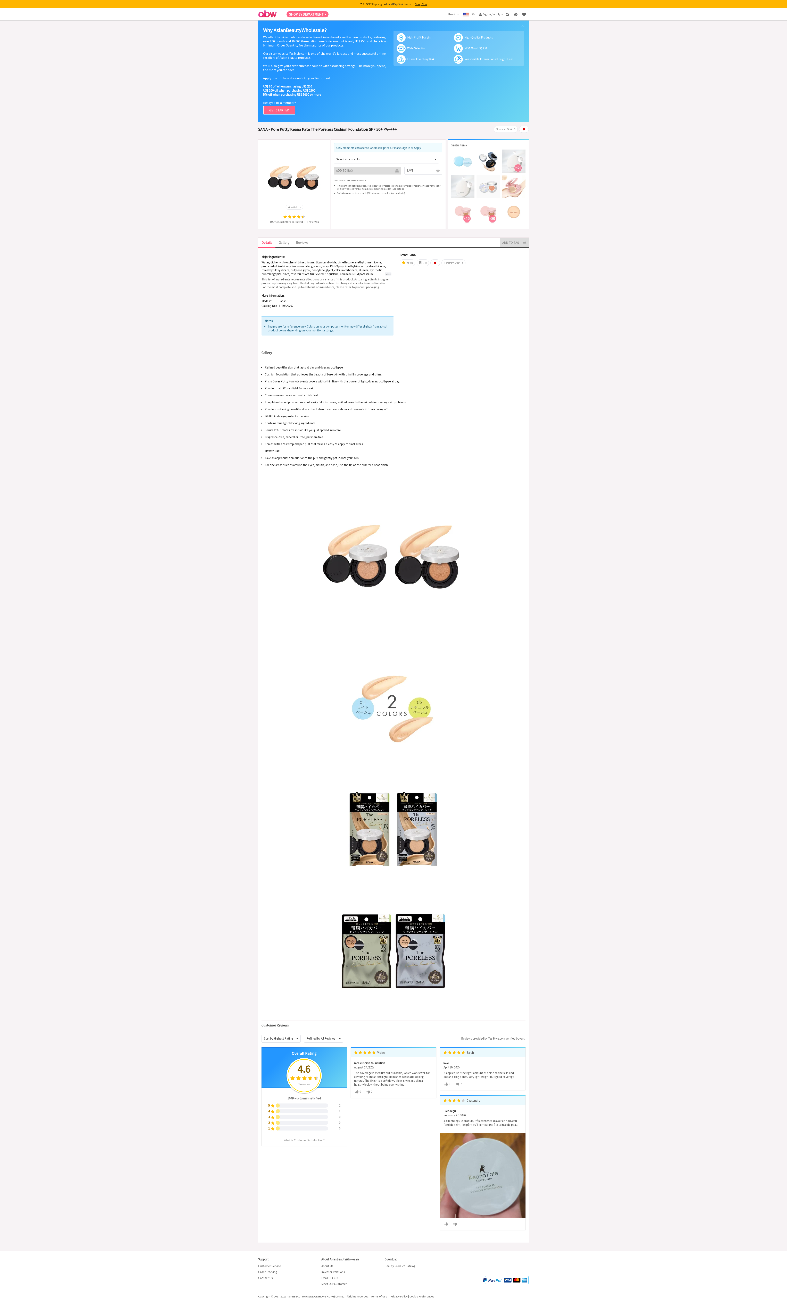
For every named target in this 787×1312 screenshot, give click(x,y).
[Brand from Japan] (524, 129)
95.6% (409, 262)
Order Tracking (267, 1272)
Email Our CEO (330, 1278)
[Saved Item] (524, 14)
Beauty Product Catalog (399, 1266)
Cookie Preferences (421, 1296)
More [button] (388, 274)
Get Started (279, 110)
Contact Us (265, 1278)
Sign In (405, 148)
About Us (327, 1266)
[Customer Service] (516, 14)
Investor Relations (333, 1272)
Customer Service (269, 1266)
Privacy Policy (399, 1296)
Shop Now (421, 4)
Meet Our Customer (334, 1284)
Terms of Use (379, 1296)
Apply (417, 148)
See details (398, 188)
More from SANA (504, 129)
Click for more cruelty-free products (386, 193)
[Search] (508, 14)
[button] (386, 159)
